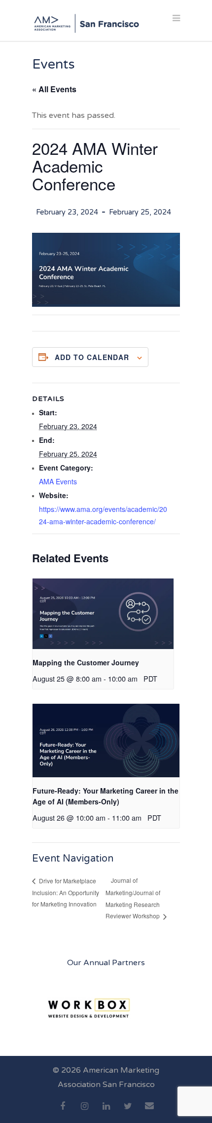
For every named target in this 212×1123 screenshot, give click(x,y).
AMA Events (58, 481)
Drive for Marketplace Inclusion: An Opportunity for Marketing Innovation (65, 892)
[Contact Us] (149, 1111)
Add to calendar (92, 357)
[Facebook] (62, 1112)
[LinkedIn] (106, 1112)
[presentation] (103, 614)
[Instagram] (84, 1112)
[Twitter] (128, 1112)
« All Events (54, 89)
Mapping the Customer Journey (86, 662)
